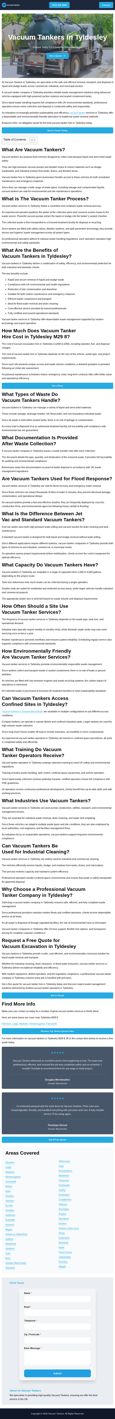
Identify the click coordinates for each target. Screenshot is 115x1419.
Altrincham (64, 1161)
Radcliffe (10, 1220)
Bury (7, 1258)
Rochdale (64, 1209)
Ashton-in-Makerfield (16, 1234)
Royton (62, 1214)
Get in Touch (57, 995)
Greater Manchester (15, 1263)
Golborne (10, 1215)
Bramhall (63, 1242)
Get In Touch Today (57, 130)
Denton (62, 1223)
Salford (9, 1239)
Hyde (61, 1247)
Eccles (9, 1205)
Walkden (23, 1024)
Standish (10, 1268)
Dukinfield (64, 1238)
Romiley (63, 1262)
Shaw (62, 1233)
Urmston (9, 1210)
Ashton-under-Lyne (69, 1228)
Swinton (9, 1201)
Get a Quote (55, 56)
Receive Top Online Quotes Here (57, 1031)
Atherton (6, 1024)
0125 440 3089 (59, 5)
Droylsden (64, 1195)
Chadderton (65, 1199)
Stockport (64, 1218)
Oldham (63, 1204)
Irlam (8, 1191)
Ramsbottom (65, 1171)
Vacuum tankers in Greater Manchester (22, 711)
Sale (7, 1253)
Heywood (64, 1180)
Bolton (8, 1186)
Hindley (9, 1196)
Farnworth (51, 1024)
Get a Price (57, 386)
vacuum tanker (77, 112)
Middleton (64, 1175)
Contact (106, 5)
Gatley (62, 1190)
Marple (62, 1266)
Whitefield (10, 1244)
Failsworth (64, 1185)
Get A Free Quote (57, 1139)
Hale (61, 1166)
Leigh (15, 1024)
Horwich (9, 1224)
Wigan (8, 1229)
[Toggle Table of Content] (31, 140)
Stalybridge (65, 1257)
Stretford (9, 1248)
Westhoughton (37, 1024)
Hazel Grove (65, 1252)
